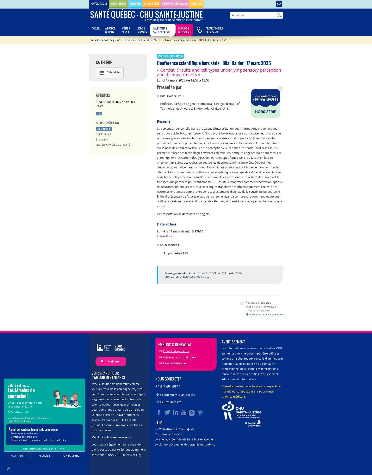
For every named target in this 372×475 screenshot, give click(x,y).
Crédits (209, 439)
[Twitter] (167, 412)
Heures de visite (170, 402)
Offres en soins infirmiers (179, 357)
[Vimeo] (200, 412)
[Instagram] (192, 412)
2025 (156, 40)
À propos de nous (110, 30)
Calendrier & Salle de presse (161, 30)
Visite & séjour (126, 30)
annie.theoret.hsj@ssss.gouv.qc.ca (187, 276)
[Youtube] (184, 412)
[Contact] (279, 4)
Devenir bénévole (174, 363)
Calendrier (129, 40)
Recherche (135, 4)
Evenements (144, 40)
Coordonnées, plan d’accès (177, 395)
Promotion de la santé (174, 4)
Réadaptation (151, 4)
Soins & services (142, 30)
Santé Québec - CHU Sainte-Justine (146, 14)
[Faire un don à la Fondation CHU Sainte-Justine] (109, 352)
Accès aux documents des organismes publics (185, 444)
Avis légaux (162, 439)
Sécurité (197, 439)
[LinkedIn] (175, 412)
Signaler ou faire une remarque (266, 314)
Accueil (96, 28)
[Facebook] (159, 412)
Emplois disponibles (176, 351)
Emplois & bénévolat (184, 30)
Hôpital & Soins (99, 4)
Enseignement (118, 4)
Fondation (196, 4)
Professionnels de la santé (214, 30)
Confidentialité (180, 439)
